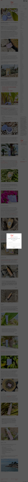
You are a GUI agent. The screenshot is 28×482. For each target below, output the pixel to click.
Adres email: (14, 240)
